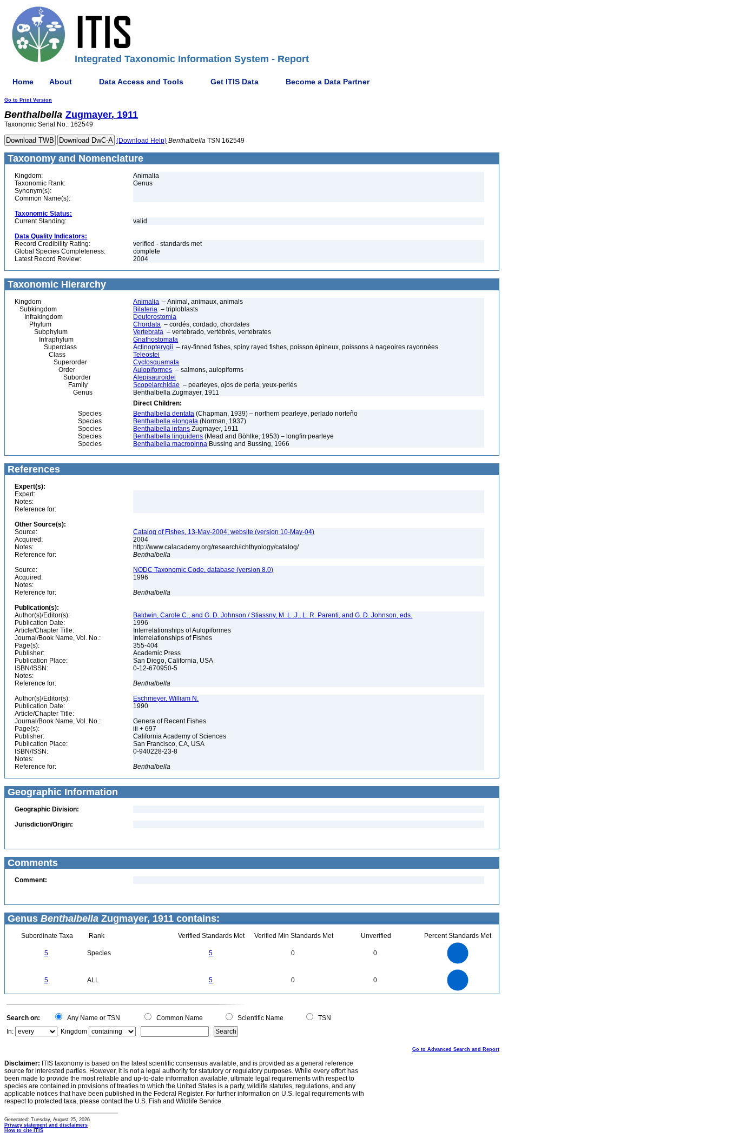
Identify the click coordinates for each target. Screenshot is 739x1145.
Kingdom (74, 1031)
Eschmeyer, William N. (166, 698)
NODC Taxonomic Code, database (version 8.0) (203, 570)
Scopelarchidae (156, 385)
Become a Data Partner (328, 81)
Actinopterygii (153, 347)
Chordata (147, 324)
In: (10, 1031)
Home (23, 81)
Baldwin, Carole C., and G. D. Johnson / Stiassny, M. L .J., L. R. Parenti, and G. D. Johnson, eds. (272, 615)
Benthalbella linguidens (168, 436)
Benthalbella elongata (165, 421)
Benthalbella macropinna (170, 444)
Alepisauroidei (154, 377)
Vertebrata (148, 332)
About (60, 81)
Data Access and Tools (141, 81)
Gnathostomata (155, 339)
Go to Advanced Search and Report (455, 1049)
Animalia (146, 301)
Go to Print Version (28, 100)
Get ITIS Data (234, 81)
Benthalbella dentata (163, 413)
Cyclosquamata (156, 362)
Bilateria (145, 309)
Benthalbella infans (161, 428)
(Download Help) (141, 140)
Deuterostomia (154, 317)
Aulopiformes (152, 370)
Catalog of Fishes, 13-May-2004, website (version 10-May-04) (223, 532)
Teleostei (146, 354)
